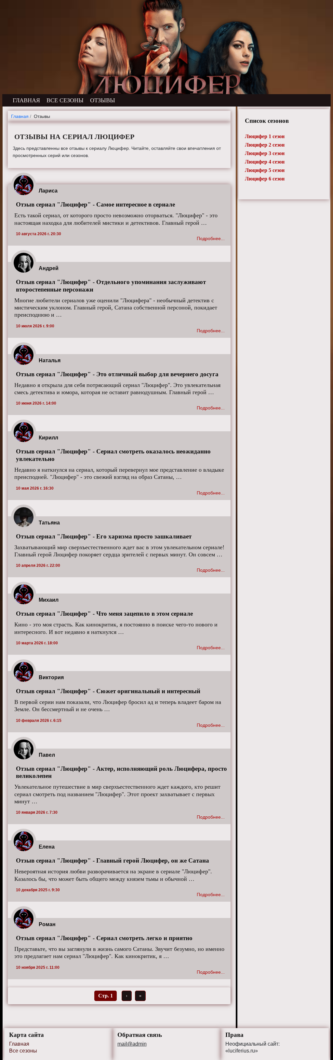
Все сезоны (23, 1050)
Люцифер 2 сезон (265, 145)
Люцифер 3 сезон (265, 153)
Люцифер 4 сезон (265, 162)
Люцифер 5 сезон (265, 170)
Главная (19, 1044)
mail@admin (132, 1044)
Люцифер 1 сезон (265, 136)
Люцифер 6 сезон (265, 178)
